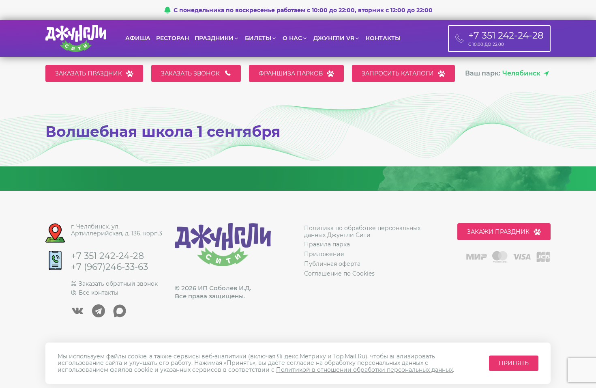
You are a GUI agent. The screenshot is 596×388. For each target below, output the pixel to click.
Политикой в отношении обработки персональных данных (364, 369)
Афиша (137, 38)
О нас (292, 38)
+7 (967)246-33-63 (109, 267)
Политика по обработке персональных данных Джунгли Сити (362, 231)
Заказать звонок (190, 73)
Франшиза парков (291, 73)
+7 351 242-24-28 (107, 256)
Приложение (324, 254)
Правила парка (327, 244)
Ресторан (172, 38)
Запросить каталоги (398, 73)
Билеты (258, 38)
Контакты (383, 38)
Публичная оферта (332, 263)
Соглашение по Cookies (339, 273)
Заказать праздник (88, 73)
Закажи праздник (498, 231)
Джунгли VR (333, 38)
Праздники (214, 38)
